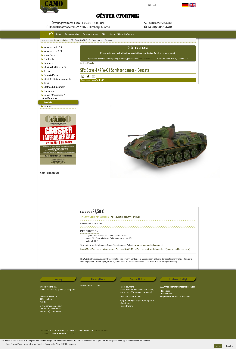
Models (65, 40)
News (58, 34)
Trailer (47, 71)
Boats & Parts (51, 75)
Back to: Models (87, 63)
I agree (218, 346)
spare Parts (49, 55)
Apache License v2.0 (102, 330)
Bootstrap (44, 330)
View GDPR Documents (66, 344)
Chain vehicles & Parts (55, 67)
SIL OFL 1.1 (71, 333)
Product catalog (72, 34)
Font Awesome (45, 333)
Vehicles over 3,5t (53, 51)
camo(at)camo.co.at (147, 59)
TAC (103, 34)
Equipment (49, 91)
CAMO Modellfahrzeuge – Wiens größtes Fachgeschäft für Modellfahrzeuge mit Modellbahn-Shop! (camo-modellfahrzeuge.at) (135, 249)
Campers (48, 63)
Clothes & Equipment (54, 87)
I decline (229, 346)
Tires (46, 83)
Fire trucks (49, 59)
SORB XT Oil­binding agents (57, 79)
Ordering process (90, 34)
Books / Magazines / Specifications (53, 97)
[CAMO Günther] (53, 6)
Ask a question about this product (125, 217)
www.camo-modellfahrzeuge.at (149, 245)
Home (56, 40)
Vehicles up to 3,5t (53, 47)
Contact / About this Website (122, 34)
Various (48, 106)
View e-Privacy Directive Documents (39, 344)
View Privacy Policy (14, 344)
